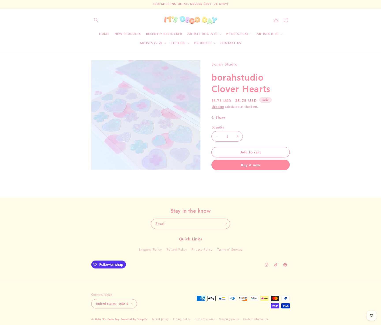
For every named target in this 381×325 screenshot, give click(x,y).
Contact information (256, 318)
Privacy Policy (202, 250)
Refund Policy (176, 250)
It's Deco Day (111, 319)
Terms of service (204, 318)
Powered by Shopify (134, 319)
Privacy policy (181, 318)
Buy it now (250, 165)
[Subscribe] (225, 224)
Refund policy (160, 318)
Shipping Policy (150, 250)
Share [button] (220, 117)
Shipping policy (229, 318)
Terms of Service (229, 250)
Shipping (217, 106)
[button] (96, 20)
